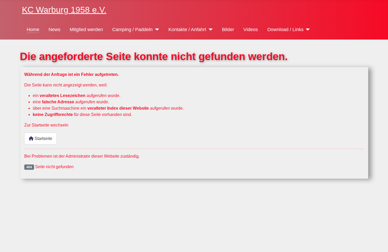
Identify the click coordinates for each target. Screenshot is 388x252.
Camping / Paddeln (132, 29)
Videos (250, 29)
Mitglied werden (86, 29)
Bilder (228, 29)
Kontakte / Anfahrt (187, 29)
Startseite (43, 138)
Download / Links (285, 29)
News (54, 29)
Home (33, 29)
